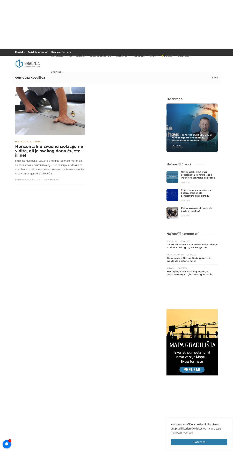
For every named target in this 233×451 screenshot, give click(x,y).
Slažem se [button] (199, 442)
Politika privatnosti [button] (182, 432)
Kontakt (20, 52)
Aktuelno (57, 56)
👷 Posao (166, 56)
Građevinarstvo (100, 56)
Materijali (23, 142)
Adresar (56, 72)
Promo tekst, (20, 180)
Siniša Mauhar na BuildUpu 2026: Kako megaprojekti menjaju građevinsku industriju (192, 137)
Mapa (153, 56)
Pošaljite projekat (38, 52)
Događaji (184, 56)
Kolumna (138, 56)
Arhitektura (77, 56)
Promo (37, 142)
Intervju (122, 56)
